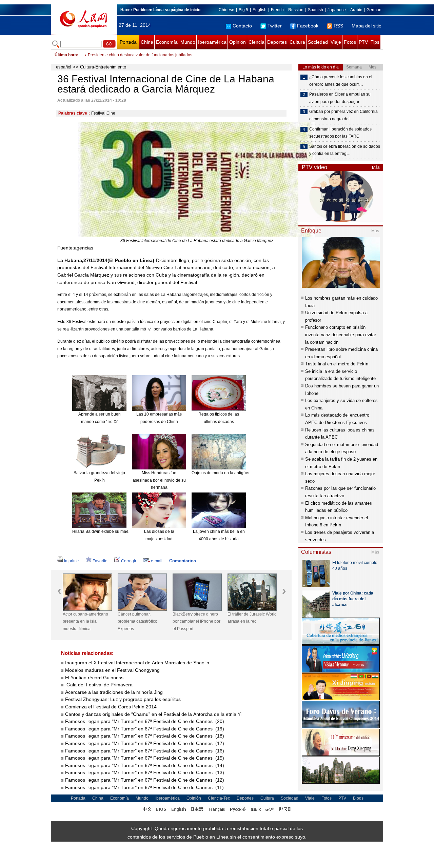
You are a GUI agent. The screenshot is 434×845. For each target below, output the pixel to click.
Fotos (350, 42)
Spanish (315, 9)
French (277, 9)
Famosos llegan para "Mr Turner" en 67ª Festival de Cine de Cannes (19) (144, 728)
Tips (375, 42)
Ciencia (256, 42)
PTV (363, 42)
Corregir (128, 561)
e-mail (156, 561)
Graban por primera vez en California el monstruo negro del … (343, 115)
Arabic (356, 9)
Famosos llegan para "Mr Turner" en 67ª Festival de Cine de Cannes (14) (144, 765)
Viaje (336, 42)
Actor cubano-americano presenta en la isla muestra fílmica (85, 621)
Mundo (187, 42)
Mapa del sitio (366, 25)
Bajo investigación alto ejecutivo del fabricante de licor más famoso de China (158, 55)
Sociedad (318, 42)
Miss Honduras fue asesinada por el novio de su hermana (159, 480)
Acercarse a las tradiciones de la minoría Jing (114, 692)
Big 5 (243, 9)
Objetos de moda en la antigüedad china (229, 472)
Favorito (100, 561)
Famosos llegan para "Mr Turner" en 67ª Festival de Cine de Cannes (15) (144, 758)
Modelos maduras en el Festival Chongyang (112, 670)
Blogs (358, 798)
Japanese (337, 9)
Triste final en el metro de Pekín (336, 363)
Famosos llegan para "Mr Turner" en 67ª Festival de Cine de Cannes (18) (144, 736)
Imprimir (71, 561)
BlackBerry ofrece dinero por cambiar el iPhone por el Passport (196, 621)
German (374, 9)
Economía (167, 42)
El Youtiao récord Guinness (94, 677)
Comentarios (182, 560)
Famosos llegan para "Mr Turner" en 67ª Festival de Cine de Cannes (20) (144, 721)
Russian (295, 9)
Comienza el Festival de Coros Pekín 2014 (111, 706)
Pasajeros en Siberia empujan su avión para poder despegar (340, 98)
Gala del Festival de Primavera (99, 684)
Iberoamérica (212, 42)
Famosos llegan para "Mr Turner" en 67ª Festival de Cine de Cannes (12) (144, 780)
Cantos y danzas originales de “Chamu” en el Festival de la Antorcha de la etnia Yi (153, 714)
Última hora (66, 55)
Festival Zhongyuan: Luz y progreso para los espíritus (123, 699)
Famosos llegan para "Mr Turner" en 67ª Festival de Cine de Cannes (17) (144, 743)
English (260, 9)
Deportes (277, 42)
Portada (128, 42)
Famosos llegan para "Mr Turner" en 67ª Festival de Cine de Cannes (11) (144, 787)
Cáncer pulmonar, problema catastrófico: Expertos (138, 621)
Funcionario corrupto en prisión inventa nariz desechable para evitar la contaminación (340, 334)
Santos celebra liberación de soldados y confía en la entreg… (344, 150)
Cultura (297, 42)
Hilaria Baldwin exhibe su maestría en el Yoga (114, 531)
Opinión (237, 42)
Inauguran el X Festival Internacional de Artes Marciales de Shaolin (137, 662)
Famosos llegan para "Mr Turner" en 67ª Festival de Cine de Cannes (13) (144, 772)
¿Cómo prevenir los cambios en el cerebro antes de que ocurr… (340, 81)
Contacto (242, 25)
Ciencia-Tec (219, 798)
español (63, 66)
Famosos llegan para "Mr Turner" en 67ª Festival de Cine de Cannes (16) (144, 750)
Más (376, 167)
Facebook (307, 25)
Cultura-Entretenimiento (103, 66)
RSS (338, 25)
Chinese (226, 9)
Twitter (275, 25)
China (147, 42)
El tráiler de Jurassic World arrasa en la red (252, 618)
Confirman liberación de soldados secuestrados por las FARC (340, 133)
